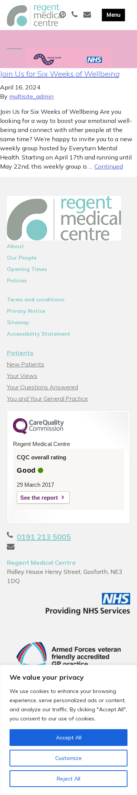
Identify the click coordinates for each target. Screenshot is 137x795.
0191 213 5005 (44, 537)
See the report (39, 497)
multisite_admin (31, 96)
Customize (68, 758)
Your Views (22, 375)
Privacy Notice (26, 310)
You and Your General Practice (47, 398)
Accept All (68, 737)
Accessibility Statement (38, 333)
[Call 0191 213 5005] (76, 15)
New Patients (25, 364)
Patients (20, 353)
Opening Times (27, 269)
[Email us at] (88, 15)
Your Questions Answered (42, 387)
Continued (108, 166)
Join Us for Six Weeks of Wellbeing (60, 73)
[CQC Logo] (38, 432)
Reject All (68, 778)
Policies (17, 280)
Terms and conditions (35, 299)
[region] (68, 730)
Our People (22, 257)
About (15, 246)
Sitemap (18, 322)
